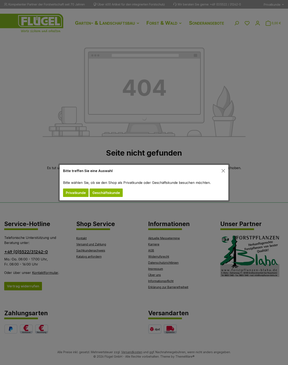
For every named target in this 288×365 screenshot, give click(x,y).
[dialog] (144, 182)
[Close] (223, 170)
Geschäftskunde (106, 193)
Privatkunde (76, 193)
